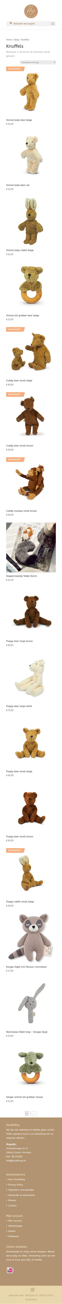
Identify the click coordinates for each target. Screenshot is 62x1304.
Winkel (11, 1231)
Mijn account (15, 1220)
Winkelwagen (15, 1226)
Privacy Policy (15, 1184)
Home (9, 39)
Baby (16, 39)
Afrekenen (13, 1236)
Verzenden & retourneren (21, 1195)
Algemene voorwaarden (21, 1189)
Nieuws (12, 1200)
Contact (12, 1205)
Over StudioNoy (16, 1179)
